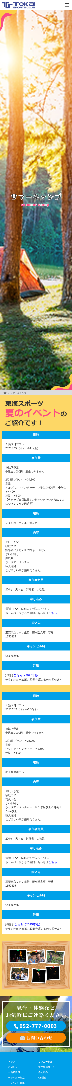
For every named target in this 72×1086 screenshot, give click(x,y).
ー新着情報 (14, 1072)
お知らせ (13, 1067)
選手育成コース (46, 1067)
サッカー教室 (45, 1061)
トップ (11, 1061)
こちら (52, 613)
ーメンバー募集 (16, 1083)
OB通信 (42, 1077)
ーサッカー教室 (16, 1077)
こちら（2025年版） (27, 675)
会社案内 (43, 1072)
